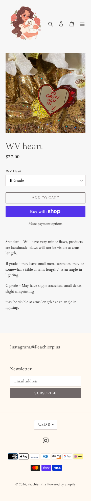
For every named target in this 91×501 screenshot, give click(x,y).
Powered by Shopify (61, 484)
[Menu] (82, 23)
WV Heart (13, 171)
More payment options (45, 223)
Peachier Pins (37, 484)
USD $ (44, 424)
